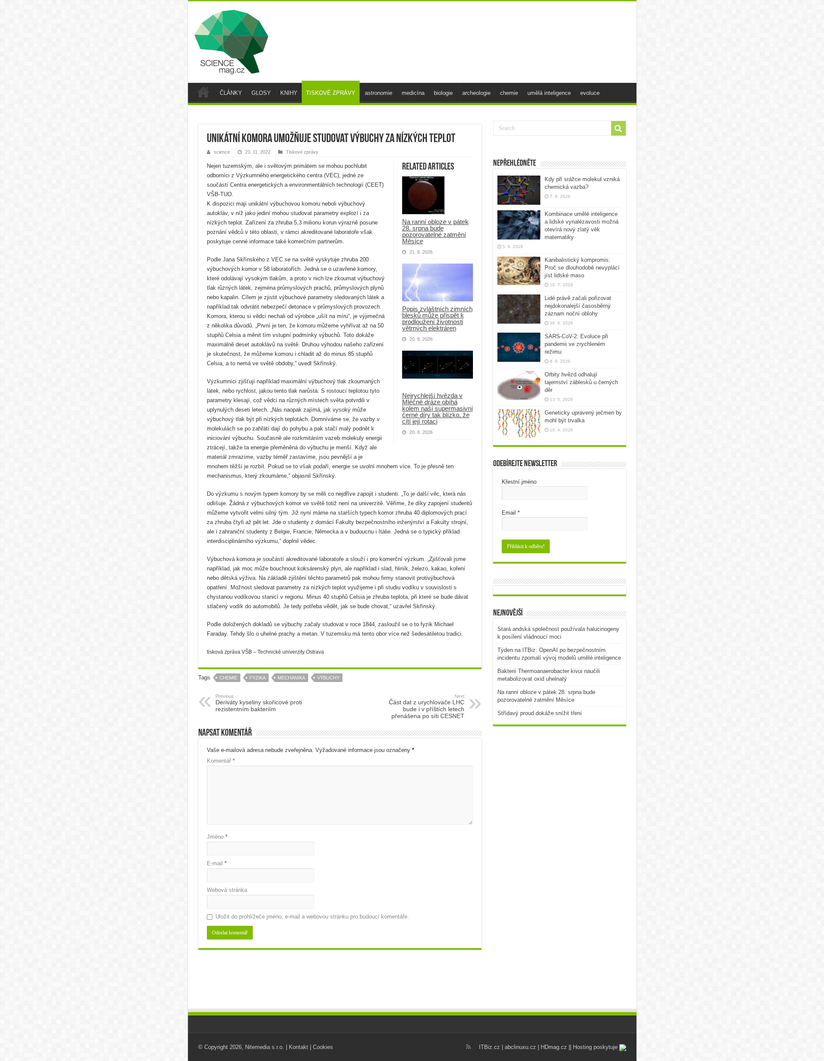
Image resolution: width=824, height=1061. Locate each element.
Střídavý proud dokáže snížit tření (539, 713)
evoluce (590, 93)
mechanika (291, 677)
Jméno (217, 837)
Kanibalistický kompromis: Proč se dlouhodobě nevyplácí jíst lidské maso (582, 268)
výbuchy (328, 677)
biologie (443, 93)
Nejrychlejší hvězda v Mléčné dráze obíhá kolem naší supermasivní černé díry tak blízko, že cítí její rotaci (437, 408)
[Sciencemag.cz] (231, 40)
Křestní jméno (519, 482)
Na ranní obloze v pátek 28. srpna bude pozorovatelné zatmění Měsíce (435, 231)
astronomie (378, 93)
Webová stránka (227, 890)
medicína (413, 93)
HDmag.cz (554, 1047)
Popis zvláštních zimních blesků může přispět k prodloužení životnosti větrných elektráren (437, 318)
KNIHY (288, 93)
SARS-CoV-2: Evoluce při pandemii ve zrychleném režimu (576, 344)
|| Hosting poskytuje (594, 1047)
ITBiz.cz (489, 1047)
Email (511, 512)
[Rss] (468, 1047)
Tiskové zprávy (302, 152)
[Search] (618, 128)
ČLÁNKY (231, 93)
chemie (509, 93)
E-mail (217, 863)
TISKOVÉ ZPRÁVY (330, 93)
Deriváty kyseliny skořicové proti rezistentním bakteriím (258, 703)
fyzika (257, 677)
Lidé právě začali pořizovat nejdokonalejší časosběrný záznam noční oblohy (578, 306)
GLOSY (261, 93)
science (222, 152)
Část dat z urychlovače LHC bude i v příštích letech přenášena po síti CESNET (426, 706)
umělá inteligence (549, 93)
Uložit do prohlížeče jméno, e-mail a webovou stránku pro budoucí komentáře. (312, 916)
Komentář (221, 761)
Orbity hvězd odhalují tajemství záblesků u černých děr (581, 382)
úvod (203, 92)
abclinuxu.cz (520, 1047)
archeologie (476, 93)
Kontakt (298, 1047)
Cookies (323, 1047)
